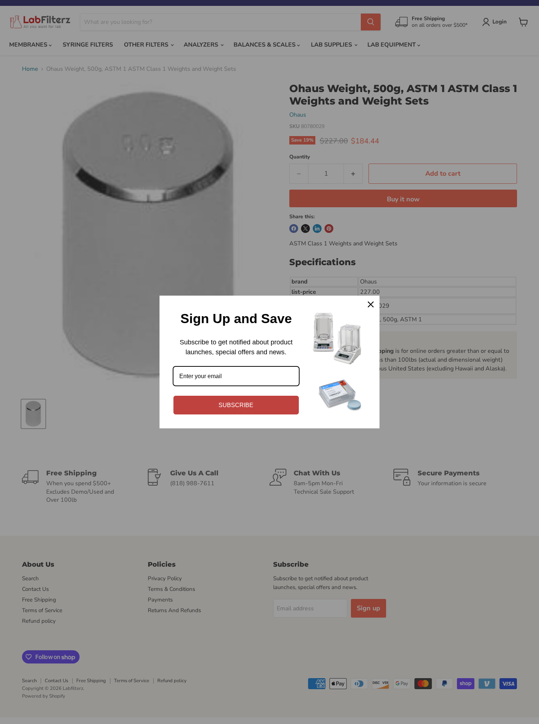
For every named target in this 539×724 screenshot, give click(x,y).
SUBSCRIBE (236, 405)
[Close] (371, 304)
